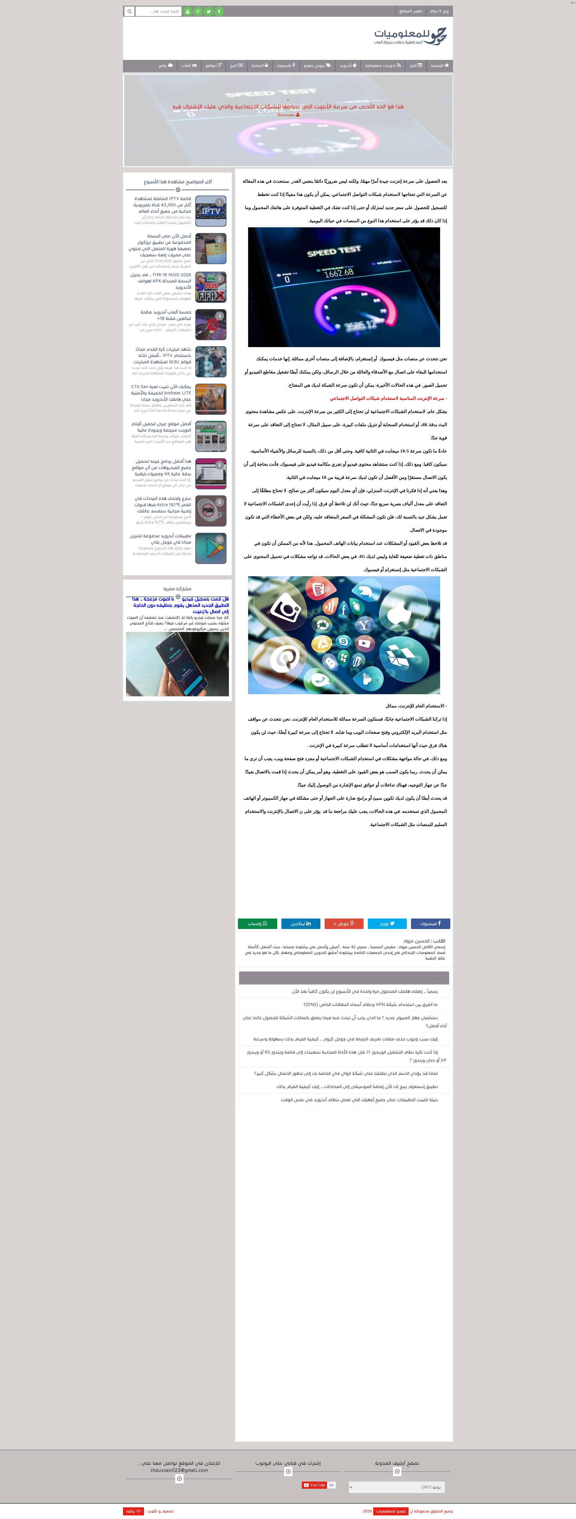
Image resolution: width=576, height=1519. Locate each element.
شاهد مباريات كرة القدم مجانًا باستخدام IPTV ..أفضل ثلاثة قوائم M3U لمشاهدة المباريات (162, 355)
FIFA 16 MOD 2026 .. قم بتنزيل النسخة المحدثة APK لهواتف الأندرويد (160, 281)
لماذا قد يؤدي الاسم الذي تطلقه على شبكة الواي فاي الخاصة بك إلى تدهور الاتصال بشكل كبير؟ (346, 1073)
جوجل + (342, 923)
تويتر (385, 923)
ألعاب (187, 65)
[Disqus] (344, 1194)
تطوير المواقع (411, 11)
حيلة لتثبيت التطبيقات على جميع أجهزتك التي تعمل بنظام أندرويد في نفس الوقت (359, 1099)
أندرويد (346, 65)
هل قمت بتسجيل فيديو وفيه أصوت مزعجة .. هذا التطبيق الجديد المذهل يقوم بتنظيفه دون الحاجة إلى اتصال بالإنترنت (180, 605)
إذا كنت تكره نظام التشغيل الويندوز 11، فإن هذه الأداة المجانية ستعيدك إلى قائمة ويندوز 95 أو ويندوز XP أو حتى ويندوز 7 (347, 1056)
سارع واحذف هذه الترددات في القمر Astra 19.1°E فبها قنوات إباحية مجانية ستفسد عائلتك (162, 505)
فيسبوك (429, 923)
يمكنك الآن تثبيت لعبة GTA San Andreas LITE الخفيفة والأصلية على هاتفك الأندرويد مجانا (161, 393)
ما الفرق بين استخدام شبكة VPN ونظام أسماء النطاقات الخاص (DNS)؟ (371, 1004)
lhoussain (287, 115)
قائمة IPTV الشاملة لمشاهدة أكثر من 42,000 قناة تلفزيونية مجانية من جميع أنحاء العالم (162, 205)
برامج (163, 65)
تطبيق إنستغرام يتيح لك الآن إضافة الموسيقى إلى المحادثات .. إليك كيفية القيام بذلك (357, 1086)
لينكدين (298, 923)
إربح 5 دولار (439, 11)
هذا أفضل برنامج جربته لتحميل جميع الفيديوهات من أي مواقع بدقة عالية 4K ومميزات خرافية (161, 467)
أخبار (414, 65)
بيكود (131, 1511)
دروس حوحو (315, 65)
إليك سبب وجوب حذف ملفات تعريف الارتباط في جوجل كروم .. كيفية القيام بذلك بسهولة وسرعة (346, 1039)
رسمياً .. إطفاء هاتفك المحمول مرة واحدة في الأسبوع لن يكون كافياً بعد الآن (365, 991)
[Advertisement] (238, 37)
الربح (234, 65)
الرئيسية (438, 65)
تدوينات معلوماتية (381, 65)
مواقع (211, 65)
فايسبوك (284, 65)
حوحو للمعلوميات (391, 1511)
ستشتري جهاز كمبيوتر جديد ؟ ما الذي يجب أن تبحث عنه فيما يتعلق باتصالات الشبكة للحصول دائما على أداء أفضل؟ (345, 1021)
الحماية (258, 65)
